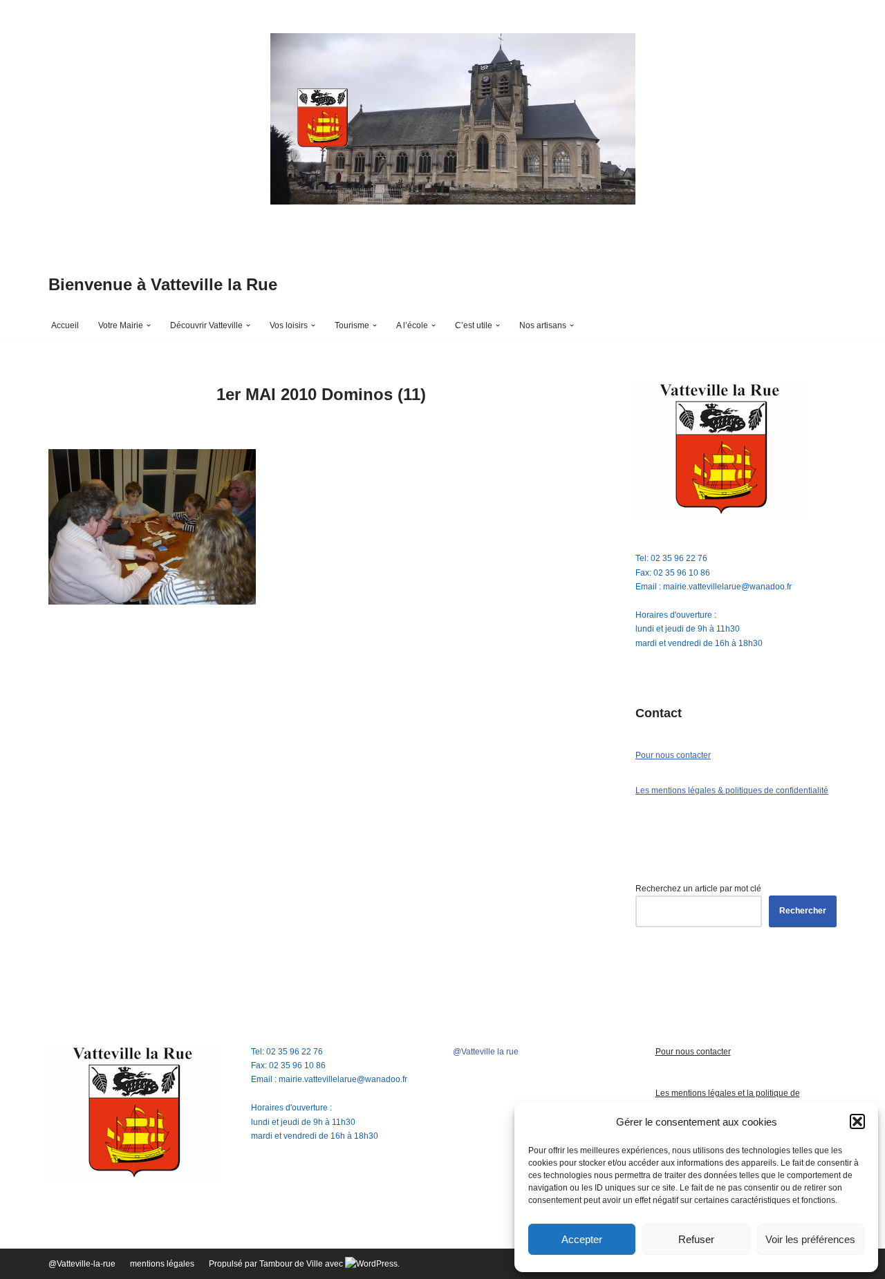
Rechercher (802, 911)
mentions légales (162, 1264)
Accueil (65, 325)
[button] (857, 1121)
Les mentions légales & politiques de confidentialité (731, 790)
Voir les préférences (810, 1239)
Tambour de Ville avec (302, 1264)
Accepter (581, 1239)
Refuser (696, 1239)
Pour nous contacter (673, 755)
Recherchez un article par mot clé (698, 888)
